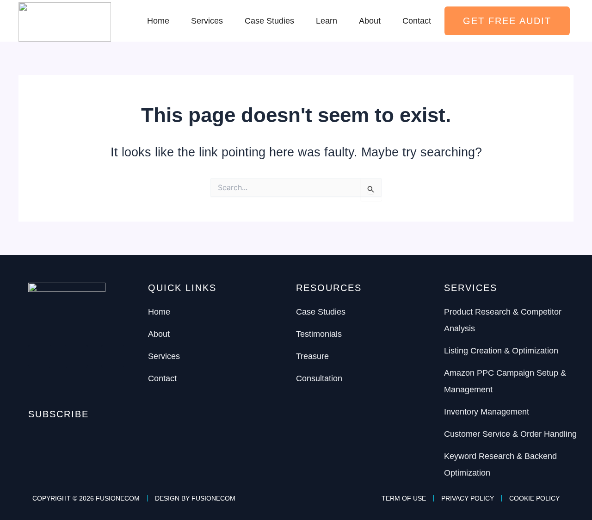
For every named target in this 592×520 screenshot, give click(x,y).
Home (158, 20)
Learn (326, 20)
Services (207, 20)
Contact (416, 20)
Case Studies (269, 20)
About (370, 20)
